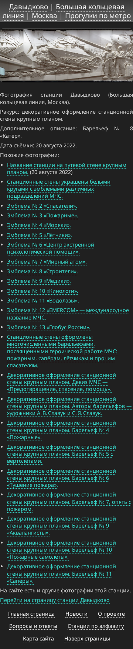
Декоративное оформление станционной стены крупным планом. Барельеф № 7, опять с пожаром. (69, 501)
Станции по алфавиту (96, 625)
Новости (76, 613)
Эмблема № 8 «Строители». (42, 271)
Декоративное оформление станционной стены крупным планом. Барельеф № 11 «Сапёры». (61, 573)
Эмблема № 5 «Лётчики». (39, 234)
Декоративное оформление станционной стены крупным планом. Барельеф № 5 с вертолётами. (61, 453)
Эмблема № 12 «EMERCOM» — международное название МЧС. (68, 314)
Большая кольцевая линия (64, 10)
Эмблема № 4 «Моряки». (39, 224)
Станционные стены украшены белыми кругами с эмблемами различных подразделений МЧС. (58, 188)
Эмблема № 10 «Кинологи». (42, 290)
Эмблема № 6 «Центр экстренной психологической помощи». (50, 248)
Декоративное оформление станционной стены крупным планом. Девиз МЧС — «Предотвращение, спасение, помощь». (61, 381)
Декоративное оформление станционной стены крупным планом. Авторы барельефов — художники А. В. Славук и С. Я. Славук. (69, 406)
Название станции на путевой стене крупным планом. (66, 168)
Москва (44, 15)
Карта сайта (38, 638)
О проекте (111, 613)
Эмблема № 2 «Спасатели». (42, 205)
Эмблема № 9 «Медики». (39, 280)
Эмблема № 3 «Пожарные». (42, 215)
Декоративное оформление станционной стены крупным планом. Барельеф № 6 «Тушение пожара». (61, 477)
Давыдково (28, 6)
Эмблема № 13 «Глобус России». (49, 327)
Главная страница (31, 613)
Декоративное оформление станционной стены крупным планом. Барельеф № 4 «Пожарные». (61, 429)
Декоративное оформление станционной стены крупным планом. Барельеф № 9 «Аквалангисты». (61, 525)
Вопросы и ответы (33, 625)
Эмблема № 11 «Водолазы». (43, 300)
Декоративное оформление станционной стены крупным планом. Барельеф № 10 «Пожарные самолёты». (61, 549)
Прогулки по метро (98, 15)
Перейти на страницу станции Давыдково (55, 599)
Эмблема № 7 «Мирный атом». (47, 261)
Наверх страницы (87, 638)
